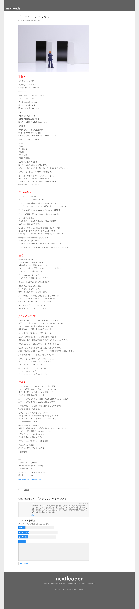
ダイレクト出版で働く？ (88, 583)
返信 (32, 515)
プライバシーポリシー (73, 583)
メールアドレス (24, 532)
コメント (22, 541)
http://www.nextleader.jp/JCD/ (29, 479)
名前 (20, 527)
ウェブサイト (23, 537)
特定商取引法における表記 (58, 583)
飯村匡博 (26, 490)
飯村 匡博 (37, 20)
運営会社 (46, 583)
